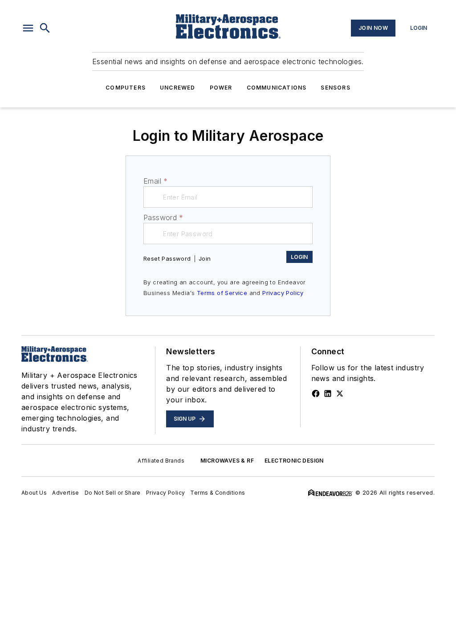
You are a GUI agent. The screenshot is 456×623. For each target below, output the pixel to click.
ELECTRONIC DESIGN (294, 460)
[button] (28, 28)
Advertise (65, 492)
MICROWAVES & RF (227, 460)
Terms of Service (222, 292)
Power (221, 87)
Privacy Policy (283, 292)
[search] (45, 28)
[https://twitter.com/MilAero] (339, 393)
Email (155, 180)
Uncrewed (177, 87)
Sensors (335, 87)
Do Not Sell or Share (113, 492)
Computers (126, 87)
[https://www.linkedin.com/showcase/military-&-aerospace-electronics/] (327, 393)
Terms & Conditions (217, 492)
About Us (34, 492)
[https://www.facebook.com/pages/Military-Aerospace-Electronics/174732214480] (315, 393)
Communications (277, 87)
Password (163, 217)
